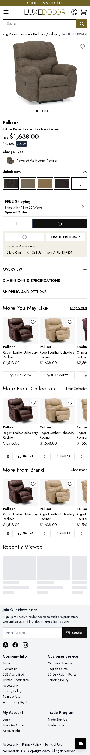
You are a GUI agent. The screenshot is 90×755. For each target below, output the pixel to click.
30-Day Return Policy (62, 674)
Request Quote (58, 669)
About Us (9, 663)
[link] (83, 12)
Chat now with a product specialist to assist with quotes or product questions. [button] (55, 732)
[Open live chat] (80, 743)
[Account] (74, 12)
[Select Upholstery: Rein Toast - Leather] (45, 183)
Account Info (11, 730)
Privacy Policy (12, 691)
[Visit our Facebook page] (15, 645)
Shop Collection (76, 388)
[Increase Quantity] (25, 223)
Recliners (39, 34)
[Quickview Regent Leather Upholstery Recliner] (8, 456)
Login (6, 719)
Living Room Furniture (15, 34)
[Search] (81, 23)
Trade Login (56, 725)
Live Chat (15, 252)
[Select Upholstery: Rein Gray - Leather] (28, 183)
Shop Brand (79, 470)
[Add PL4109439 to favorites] (70, 322)
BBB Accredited (13, 674)
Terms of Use (11, 696)
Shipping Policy (58, 680)
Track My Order (13, 725)
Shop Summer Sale (45, 3)
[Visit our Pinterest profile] (5, 645)
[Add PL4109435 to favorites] (33, 322)
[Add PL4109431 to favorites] (82, 46)
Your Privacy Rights (15, 702)
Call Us (36, 252)
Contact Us (10, 669)
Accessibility (10, 685)
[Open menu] (6, 12)
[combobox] (39, 24)
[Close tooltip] (82, 730)
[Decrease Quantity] (7, 223)
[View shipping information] (45, 206)
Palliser (53, 34)
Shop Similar (78, 308)
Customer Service (60, 663)
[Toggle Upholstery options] (85, 171)
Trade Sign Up (57, 719)
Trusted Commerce (16, 680)
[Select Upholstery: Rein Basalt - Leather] (11, 183)
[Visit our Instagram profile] (25, 645)
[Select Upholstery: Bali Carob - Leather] (62, 183)
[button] (42, 171)
